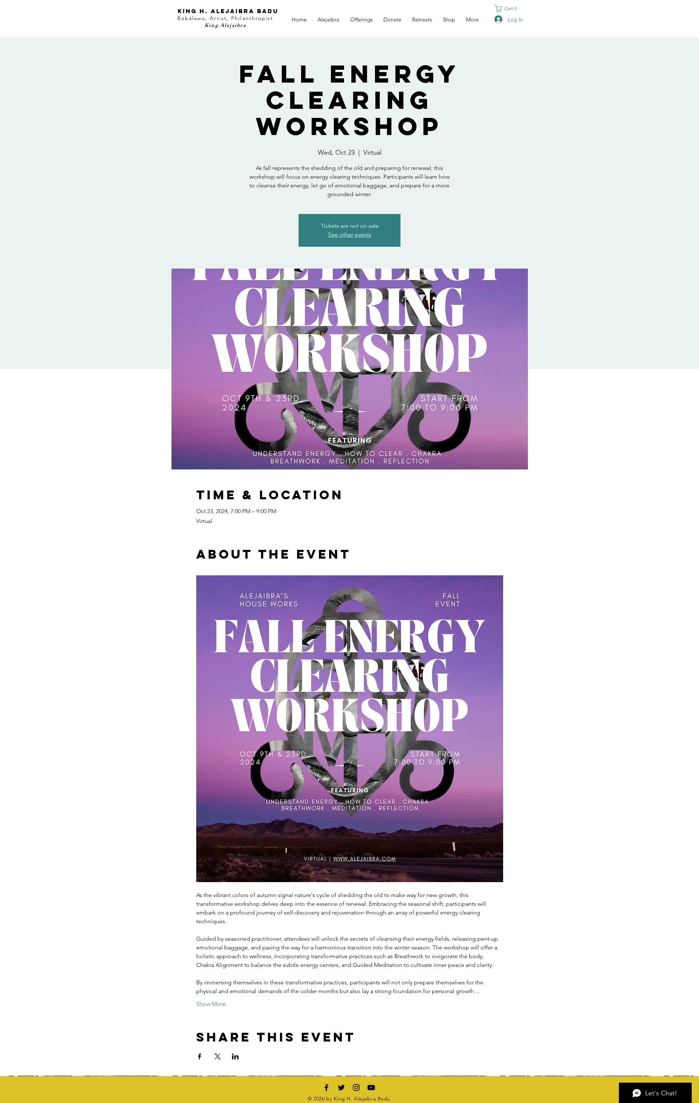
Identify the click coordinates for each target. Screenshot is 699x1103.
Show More (211, 1003)
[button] (508, 8)
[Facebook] (326, 1087)
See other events (349, 234)
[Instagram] (356, 1087)
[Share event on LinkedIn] (235, 1056)
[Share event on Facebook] (199, 1056)
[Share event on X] (217, 1056)
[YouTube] (371, 1087)
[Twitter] (341, 1087)
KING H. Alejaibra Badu (228, 11)
